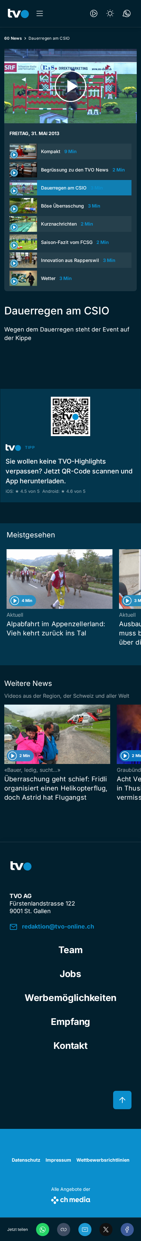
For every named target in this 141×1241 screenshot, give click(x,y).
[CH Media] (70, 1198)
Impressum (58, 1160)
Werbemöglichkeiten (70, 997)
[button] (63, 1229)
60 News (13, 38)
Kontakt (70, 1045)
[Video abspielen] (70, 86)
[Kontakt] (126, 13)
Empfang (70, 1021)
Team (70, 949)
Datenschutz (26, 1160)
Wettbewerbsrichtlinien (103, 1160)
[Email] (84, 1229)
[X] (105, 1229)
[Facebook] (127, 1229)
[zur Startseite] (18, 13)
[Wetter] (110, 13)
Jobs (70, 973)
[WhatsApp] (42, 1229)
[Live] (94, 13)
